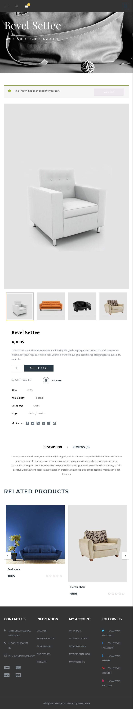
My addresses (77, 646)
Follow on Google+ (111, 670)
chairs (31, 413)
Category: (17, 406)
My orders (75, 631)
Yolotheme (84, 703)
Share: (19, 423)
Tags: (15, 413)
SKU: (14, 390)
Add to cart (39, 368)
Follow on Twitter (111, 633)
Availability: (18, 398)
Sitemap (41, 662)
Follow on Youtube (111, 683)
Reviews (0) (81, 447)
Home (8, 39)
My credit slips (78, 638)
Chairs (33, 39)
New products (45, 638)
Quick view (47, 569)
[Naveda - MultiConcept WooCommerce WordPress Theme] (125, 6)
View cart (109, 92)
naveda (40, 413)
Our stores (44, 654)
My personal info (79, 654)
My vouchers (77, 662)
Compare (56, 380)
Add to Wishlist (23, 380)
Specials (42, 631)
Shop (20, 39)
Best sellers (44, 646)
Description (52, 447)
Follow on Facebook (111, 645)
